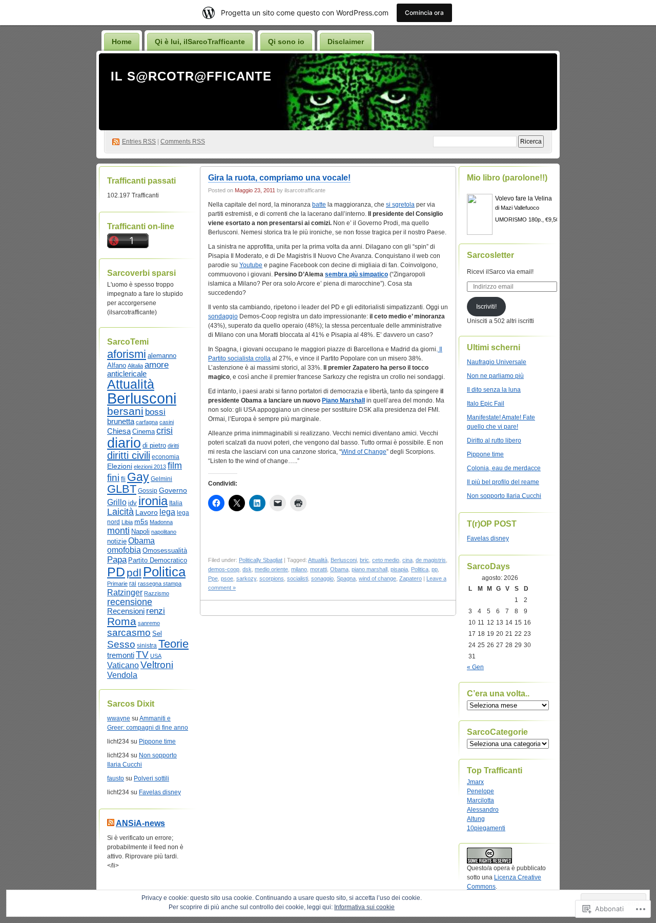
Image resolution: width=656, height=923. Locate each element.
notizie (117, 541)
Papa (117, 559)
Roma (121, 621)
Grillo (117, 502)
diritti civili (128, 455)
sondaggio (223, 316)
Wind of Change (363, 451)
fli (123, 479)
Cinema (143, 431)
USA (155, 656)
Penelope (480, 791)
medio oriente (271, 569)
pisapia (399, 569)
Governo (173, 490)
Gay (138, 477)
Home (122, 41)
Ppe (213, 578)
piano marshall (369, 569)
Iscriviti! (486, 306)
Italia (175, 503)
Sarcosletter (490, 255)
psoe (227, 578)
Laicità (120, 512)
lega (167, 512)
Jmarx (475, 782)
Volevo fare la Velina (523, 198)
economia (165, 456)
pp (435, 569)
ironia (153, 501)
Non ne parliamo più (495, 375)
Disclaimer (345, 41)
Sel (157, 633)
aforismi (126, 354)
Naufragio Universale (496, 362)
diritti (173, 446)
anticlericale (127, 374)
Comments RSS (182, 141)
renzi (155, 611)
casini (166, 422)
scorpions (271, 578)
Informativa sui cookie (364, 907)
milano (299, 569)
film (175, 465)
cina (407, 560)
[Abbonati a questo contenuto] (110, 823)
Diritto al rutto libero (494, 440)
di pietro (154, 445)
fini (113, 477)
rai (132, 583)
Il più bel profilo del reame (503, 482)
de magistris (431, 560)
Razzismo (156, 593)
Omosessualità (164, 550)
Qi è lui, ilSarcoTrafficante (200, 41)
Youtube (250, 265)
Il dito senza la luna (494, 389)
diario (124, 443)
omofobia (124, 550)
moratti (318, 569)
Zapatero (410, 578)
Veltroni (156, 664)
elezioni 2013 (150, 467)
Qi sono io (286, 41)
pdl (134, 572)
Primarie (117, 583)
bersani (125, 411)
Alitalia (135, 366)
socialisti (297, 578)
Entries (139, 141)
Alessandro (483, 809)
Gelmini (161, 478)
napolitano (163, 532)
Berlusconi (141, 398)
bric (364, 560)
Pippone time (157, 741)
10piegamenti (486, 828)
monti (118, 531)
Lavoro (146, 512)
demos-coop (223, 569)
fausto (115, 778)
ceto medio (385, 560)
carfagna (147, 422)
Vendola (122, 674)
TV (142, 654)
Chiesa (119, 431)
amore (157, 364)
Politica (164, 571)
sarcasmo (129, 632)
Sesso (121, 644)
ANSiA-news (140, 823)
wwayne (118, 718)
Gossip (147, 490)
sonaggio (322, 578)
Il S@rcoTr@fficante (191, 76)
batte (319, 204)
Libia (127, 522)
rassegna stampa (159, 583)
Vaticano (123, 665)
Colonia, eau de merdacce (504, 468)
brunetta (120, 421)
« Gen (475, 667)
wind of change (377, 578)
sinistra (147, 645)
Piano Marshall (343, 400)
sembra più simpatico (356, 274)
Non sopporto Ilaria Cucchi (504, 495)
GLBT (121, 489)
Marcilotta (480, 800)
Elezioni (119, 466)
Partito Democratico (157, 560)
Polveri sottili (151, 778)
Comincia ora (424, 12)
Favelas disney (160, 792)
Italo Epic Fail (485, 403)
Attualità (130, 384)
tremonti (120, 655)
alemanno (162, 355)
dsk (247, 569)
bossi (155, 412)
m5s (141, 521)
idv (132, 503)
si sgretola (400, 204)
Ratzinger (124, 592)
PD (116, 572)
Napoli (140, 531)
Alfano (116, 365)
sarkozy (246, 578)
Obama (141, 540)
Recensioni (126, 611)
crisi (164, 431)
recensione (129, 602)
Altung (476, 818)
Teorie (173, 643)
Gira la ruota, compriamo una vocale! (279, 177)
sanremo (149, 623)
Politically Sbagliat (260, 560)
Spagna (346, 578)
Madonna (161, 522)
